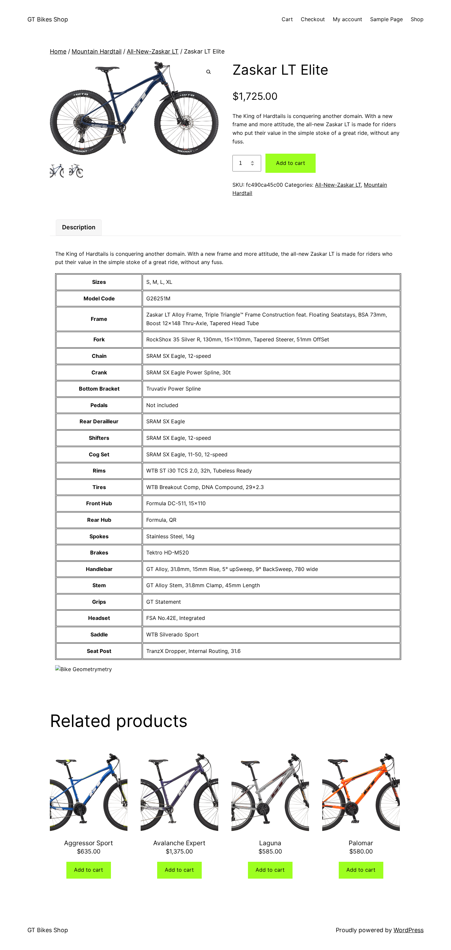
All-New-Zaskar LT (153, 51)
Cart (287, 19)
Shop (417, 19)
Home (58, 51)
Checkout (313, 19)
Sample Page (386, 19)
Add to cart (290, 163)
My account (347, 19)
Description (78, 227)
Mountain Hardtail (96, 51)
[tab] (79, 227)
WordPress (409, 930)
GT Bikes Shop (47, 19)
